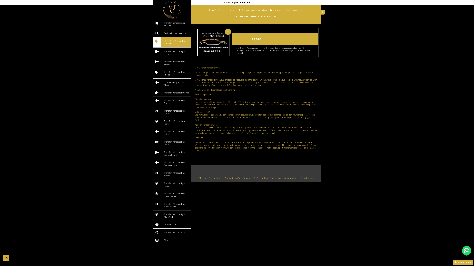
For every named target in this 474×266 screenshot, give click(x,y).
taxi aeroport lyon (291, 178)
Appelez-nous (464, 262)
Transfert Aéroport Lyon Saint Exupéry (233, 178)
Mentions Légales (207, 178)
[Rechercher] (323, 12)
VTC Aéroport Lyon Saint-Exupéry (266, 178)
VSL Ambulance (306, 178)
